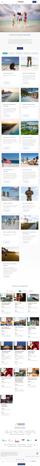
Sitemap (37, 456)
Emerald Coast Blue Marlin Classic (17, 434)
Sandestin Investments (27, 446)
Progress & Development (30, 431)
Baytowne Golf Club (12, 446)
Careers (15, 431)
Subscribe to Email (8, 432)
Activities (30, 291)
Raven (35, 444)
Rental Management (22, 444)
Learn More (6, 82)
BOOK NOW (20, 48)
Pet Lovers (28, 434)
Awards (6, 431)
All (19, 291)
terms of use (33, 461)
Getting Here (29, 432)
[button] (37, 2)
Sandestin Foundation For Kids (10, 444)
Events (24, 291)
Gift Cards (16, 432)
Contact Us (22, 432)
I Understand (21, 464)
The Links (19, 446)
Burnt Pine (30, 444)
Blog (11, 431)
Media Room (20, 431)
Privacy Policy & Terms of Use (30, 456)
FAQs (34, 432)
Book (34, 1)
